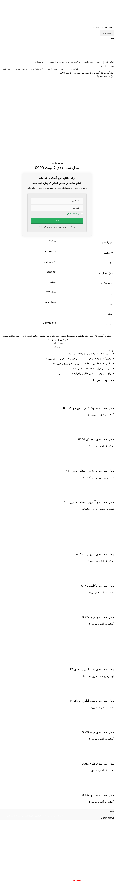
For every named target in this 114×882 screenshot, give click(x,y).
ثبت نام (104, 66)
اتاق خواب (99, 415)
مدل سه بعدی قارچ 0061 (98, 763)
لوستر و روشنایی (106, 477)
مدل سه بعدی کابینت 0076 (97, 585)
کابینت (88, 73)
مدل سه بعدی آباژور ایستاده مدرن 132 (89, 502)
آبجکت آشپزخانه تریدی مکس (53, 336)
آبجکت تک (105, 73)
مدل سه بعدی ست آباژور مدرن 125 (91, 669)
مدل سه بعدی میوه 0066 (98, 795)
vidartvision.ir (57, 163)
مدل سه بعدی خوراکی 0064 (96, 439)
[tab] (57, 347)
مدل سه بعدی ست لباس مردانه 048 (91, 700)
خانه (112, 73)
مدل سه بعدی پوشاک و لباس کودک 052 (88, 408)
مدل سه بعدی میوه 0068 (98, 732)
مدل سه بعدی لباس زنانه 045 (95, 554)
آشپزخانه (95, 73)
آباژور (94, 477)
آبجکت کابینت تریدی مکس (27, 336)
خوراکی (91, 446)
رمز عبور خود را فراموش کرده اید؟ (52, 227)
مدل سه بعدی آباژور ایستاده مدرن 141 (89, 470)
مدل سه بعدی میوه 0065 (98, 617)
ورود (112, 66)
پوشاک (90, 415)
